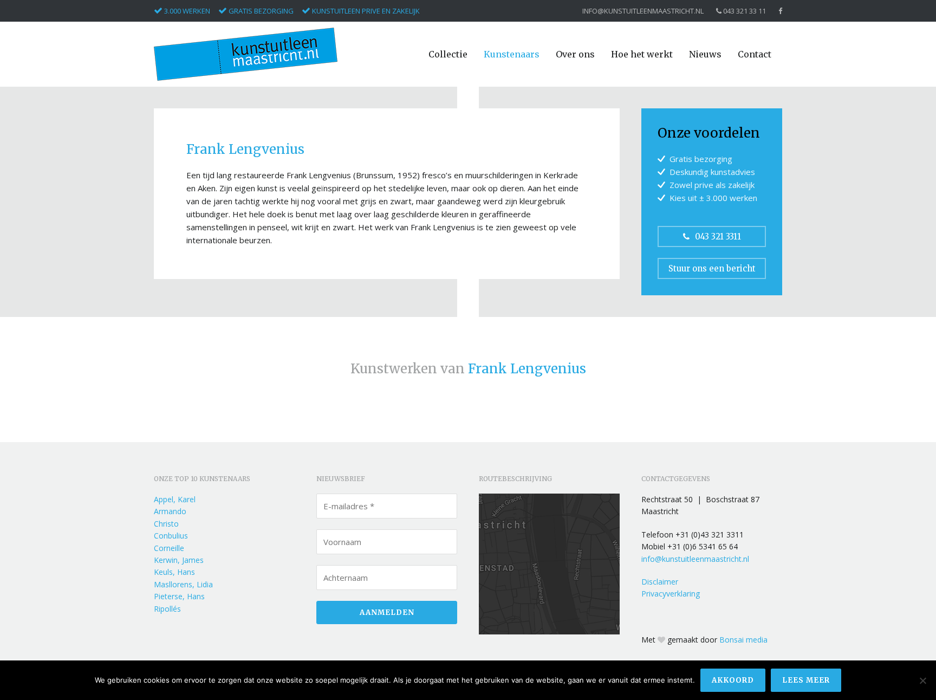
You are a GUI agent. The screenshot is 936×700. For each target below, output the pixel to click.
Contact (754, 54)
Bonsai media (743, 639)
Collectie (447, 54)
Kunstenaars (512, 54)
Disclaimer (659, 581)
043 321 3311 (718, 236)
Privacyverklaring (670, 593)
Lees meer (806, 680)
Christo (166, 523)
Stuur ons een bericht (712, 268)
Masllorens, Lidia (183, 584)
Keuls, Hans (174, 572)
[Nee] (922, 680)
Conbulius (171, 535)
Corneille (169, 548)
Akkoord (733, 680)
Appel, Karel (175, 499)
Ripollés (167, 609)
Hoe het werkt (642, 54)
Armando (170, 511)
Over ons (575, 54)
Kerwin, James (179, 560)
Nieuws (705, 54)
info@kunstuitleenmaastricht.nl (643, 11)
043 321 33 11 (744, 11)
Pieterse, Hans (179, 596)
